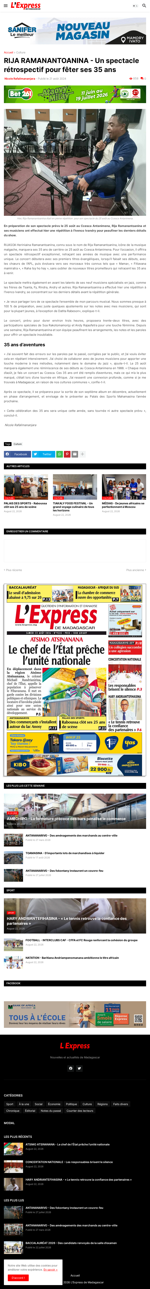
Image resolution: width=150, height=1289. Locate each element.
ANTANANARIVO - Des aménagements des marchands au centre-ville (71, 835)
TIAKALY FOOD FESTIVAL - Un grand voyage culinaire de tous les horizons (73, 507)
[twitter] (79, 1068)
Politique (71, 1104)
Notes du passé (51, 1110)
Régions (102, 1104)
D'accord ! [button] (18, 1277)
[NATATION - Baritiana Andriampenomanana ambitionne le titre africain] (13, 962)
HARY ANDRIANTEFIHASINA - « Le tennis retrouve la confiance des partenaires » (79, 1179)
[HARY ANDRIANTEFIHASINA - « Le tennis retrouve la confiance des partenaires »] (13, 1184)
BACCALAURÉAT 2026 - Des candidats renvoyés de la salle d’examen (71, 1243)
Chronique (12, 1110)
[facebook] (70, 1068)
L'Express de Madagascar (87, 1282)
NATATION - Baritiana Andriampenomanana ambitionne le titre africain (72, 957)
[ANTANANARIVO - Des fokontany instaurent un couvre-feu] (13, 875)
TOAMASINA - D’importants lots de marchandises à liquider (65, 853)
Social (38, 1104)
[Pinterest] (67, 454)
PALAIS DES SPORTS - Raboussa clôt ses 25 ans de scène (25, 505)
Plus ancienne (135, 570)
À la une (24, 1104)
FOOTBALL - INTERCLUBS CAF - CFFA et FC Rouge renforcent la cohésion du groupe (82, 940)
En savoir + (51, 1269)
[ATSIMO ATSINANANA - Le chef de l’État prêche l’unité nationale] (13, 1149)
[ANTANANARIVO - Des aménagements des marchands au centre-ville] (13, 840)
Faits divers (120, 1104)
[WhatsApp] (59, 454)
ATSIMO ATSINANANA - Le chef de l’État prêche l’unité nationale (68, 1144)
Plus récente (14, 570)
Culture (20, 52)
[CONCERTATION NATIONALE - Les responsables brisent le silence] (13, 1166)
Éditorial (30, 1110)
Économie (54, 1104)
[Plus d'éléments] (82, 454)
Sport (9, 1104)
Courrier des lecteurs (80, 1110)
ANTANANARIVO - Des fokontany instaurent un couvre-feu (64, 870)
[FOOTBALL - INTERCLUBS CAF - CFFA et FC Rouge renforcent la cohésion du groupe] (13, 944)
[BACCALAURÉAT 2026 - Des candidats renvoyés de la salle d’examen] (13, 1247)
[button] (5, 6)
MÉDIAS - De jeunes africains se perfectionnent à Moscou (123, 505)
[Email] (74, 454)
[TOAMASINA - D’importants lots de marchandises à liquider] (13, 857)
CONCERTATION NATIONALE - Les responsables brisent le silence (69, 1162)
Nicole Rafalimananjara (19, 78)
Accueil (8, 52)
